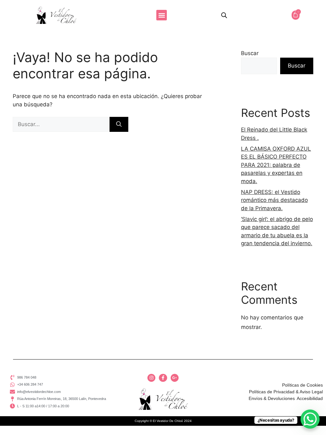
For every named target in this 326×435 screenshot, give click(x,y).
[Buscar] (119, 124)
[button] (161, 15)
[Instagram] (151, 378)
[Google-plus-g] (175, 378)
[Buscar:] (61, 124)
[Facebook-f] (163, 378)
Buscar (250, 53)
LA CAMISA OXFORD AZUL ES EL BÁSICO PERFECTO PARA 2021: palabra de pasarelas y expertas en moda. (276, 165)
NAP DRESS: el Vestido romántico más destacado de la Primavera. (274, 200)
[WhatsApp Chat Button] (310, 419)
